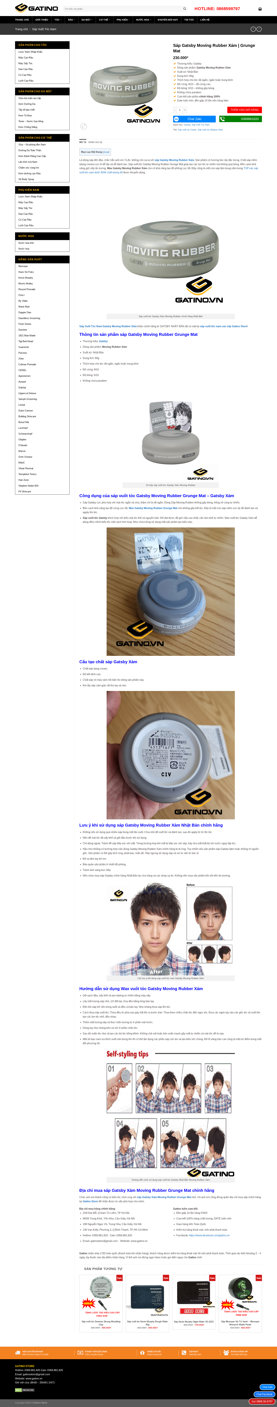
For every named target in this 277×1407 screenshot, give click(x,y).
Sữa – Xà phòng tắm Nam (32, 144)
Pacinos (22, 352)
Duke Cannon (25, 410)
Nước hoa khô (26, 243)
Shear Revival (25, 468)
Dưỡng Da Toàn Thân (29, 150)
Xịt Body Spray (26, 179)
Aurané (22, 381)
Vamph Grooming (27, 399)
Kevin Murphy (25, 277)
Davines (22, 329)
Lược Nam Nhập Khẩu (30, 51)
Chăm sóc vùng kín (28, 167)
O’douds (22, 445)
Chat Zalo (194, 119)
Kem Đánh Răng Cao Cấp (32, 156)
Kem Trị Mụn (25, 115)
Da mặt (86, 19)
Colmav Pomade (27, 364)
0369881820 (250, 119)
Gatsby (22, 387)
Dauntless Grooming (29, 318)
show (106, 152)
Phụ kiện (122, 19)
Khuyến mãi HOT (168, 19)
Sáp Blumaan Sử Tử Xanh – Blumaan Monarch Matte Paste (240, 1323)
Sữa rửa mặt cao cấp (29, 98)
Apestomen (24, 376)
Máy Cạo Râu (25, 57)
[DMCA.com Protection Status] (24, 1390)
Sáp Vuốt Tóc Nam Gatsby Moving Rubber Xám (108, 326)
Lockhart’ (23, 428)
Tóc (57, 19)
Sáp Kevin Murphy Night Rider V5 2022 (194, 1321)
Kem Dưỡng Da (26, 104)
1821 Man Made (26, 335)
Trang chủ (22, 19)
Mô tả (82, 142)
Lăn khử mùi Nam (27, 161)
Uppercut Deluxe (27, 393)
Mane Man (24, 306)
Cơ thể (103, 19)
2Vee (21, 358)
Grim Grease (25, 456)
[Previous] (79, 1304)
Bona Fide (23, 422)
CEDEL (22, 370)
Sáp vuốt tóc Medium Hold (210, 130)
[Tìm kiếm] (184, 9)
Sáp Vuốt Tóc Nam (44, 29)
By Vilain (23, 300)
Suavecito (23, 347)
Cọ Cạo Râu (24, 74)
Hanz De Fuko (26, 272)
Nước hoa (142, 19)
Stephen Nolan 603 (28, 485)
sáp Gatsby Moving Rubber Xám (174, 160)
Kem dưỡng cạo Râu (29, 173)
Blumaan (23, 266)
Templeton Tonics (27, 474)
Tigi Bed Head (25, 341)
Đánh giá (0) (95, 142)
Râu (70, 19)
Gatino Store (90, 1201)
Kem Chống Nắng (27, 127)
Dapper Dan (24, 312)
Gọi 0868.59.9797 (262, 1401)
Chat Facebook (264, 1394)
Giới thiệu (41, 19)
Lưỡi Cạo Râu (25, 80)
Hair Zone (23, 480)
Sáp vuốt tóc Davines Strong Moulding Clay (101, 1323)
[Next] (261, 1304)
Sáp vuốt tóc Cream (187, 130)
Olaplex (22, 439)
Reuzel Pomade (26, 289)
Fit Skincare (24, 491)
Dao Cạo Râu (25, 69)
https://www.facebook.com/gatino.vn (209, 1235)
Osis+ (21, 295)
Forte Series (24, 324)
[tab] (82, 142)
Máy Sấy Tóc (25, 63)
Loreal (21, 404)
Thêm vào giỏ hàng (245, 109)
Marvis (22, 451)
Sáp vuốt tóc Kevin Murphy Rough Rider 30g (147, 1323)
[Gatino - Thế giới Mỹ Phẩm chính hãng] (36, 8)
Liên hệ (205, 19)
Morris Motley (25, 283)
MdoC (21, 462)
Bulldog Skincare (27, 416)
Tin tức (189, 19)
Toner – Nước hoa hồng (30, 121)
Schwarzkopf (25, 433)
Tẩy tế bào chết (26, 109)
